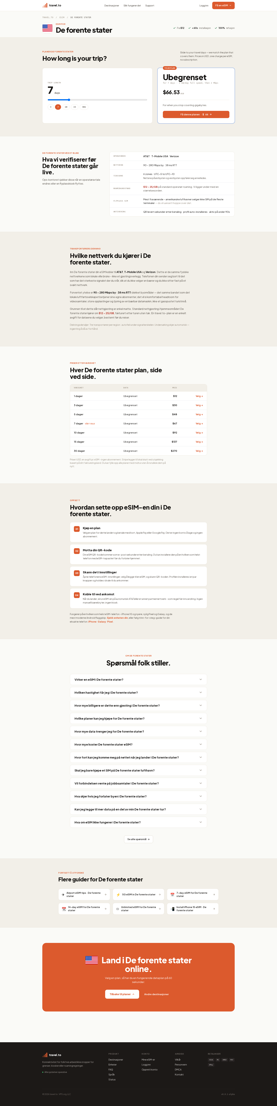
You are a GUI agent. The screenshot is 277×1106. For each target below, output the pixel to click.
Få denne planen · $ (194, 114)
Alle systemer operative (56, 1072)
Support (149, 5)
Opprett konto (150, 1069)
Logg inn (204, 5)
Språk (112, 1074)
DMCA (178, 1069)
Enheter (113, 1064)
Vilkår (178, 1059)
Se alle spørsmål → (138, 839)
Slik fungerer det (132, 5)
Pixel (110, 621)
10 (66, 107)
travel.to (47, 17)
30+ (84, 107)
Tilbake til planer (120, 994)
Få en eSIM (221, 5)
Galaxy (102, 621)
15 (74, 107)
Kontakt (179, 1074)
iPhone (92, 621)
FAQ (111, 1069)
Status (112, 1079)
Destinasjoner (112, 5)
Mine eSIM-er (148, 1059)
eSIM (61, 17)
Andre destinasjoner (156, 994)
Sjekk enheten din (117, 617)
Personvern (181, 1064)
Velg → (199, 396)
